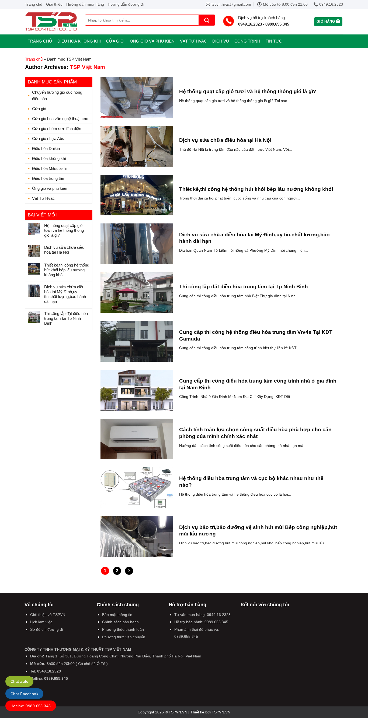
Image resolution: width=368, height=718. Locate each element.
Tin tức (274, 41)
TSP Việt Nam (87, 67)
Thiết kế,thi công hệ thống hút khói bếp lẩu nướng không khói (66, 270)
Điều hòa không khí (79, 41)
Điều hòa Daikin (46, 148)
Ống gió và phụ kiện (152, 41)
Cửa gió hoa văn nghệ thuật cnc (60, 118)
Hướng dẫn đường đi (126, 4)
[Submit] (207, 20)
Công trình (247, 41)
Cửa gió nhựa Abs (48, 138)
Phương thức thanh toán (123, 629)
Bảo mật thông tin (117, 614)
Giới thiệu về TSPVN (47, 614)
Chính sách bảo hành (120, 622)
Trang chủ (33, 4)
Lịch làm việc (41, 622)
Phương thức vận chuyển (123, 637)
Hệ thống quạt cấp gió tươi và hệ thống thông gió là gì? (64, 230)
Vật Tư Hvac (193, 41)
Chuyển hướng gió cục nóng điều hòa (57, 95)
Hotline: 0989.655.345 (31, 706)
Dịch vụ (220, 41)
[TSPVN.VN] (51, 21)
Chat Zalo (19, 681)
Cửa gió (115, 41)
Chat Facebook (24, 694)
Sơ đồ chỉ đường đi (46, 629)
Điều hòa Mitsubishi (49, 168)
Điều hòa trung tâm (48, 178)
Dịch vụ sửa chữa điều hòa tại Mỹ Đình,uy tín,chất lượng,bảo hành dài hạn (65, 294)
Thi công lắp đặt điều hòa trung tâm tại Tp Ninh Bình (66, 318)
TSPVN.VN (221, 712)
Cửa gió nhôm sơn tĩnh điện (56, 128)
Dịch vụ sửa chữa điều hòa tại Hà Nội (64, 249)
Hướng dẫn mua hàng (85, 4)
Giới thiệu (54, 4)
